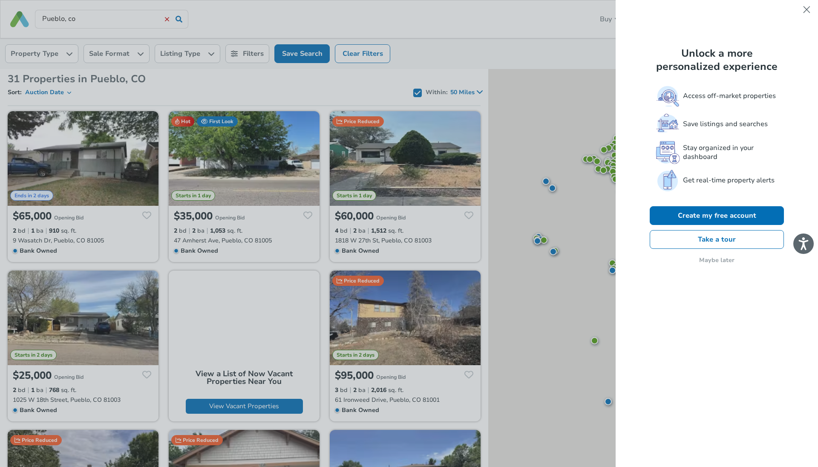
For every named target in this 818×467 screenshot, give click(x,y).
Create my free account (717, 215)
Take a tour (717, 239)
